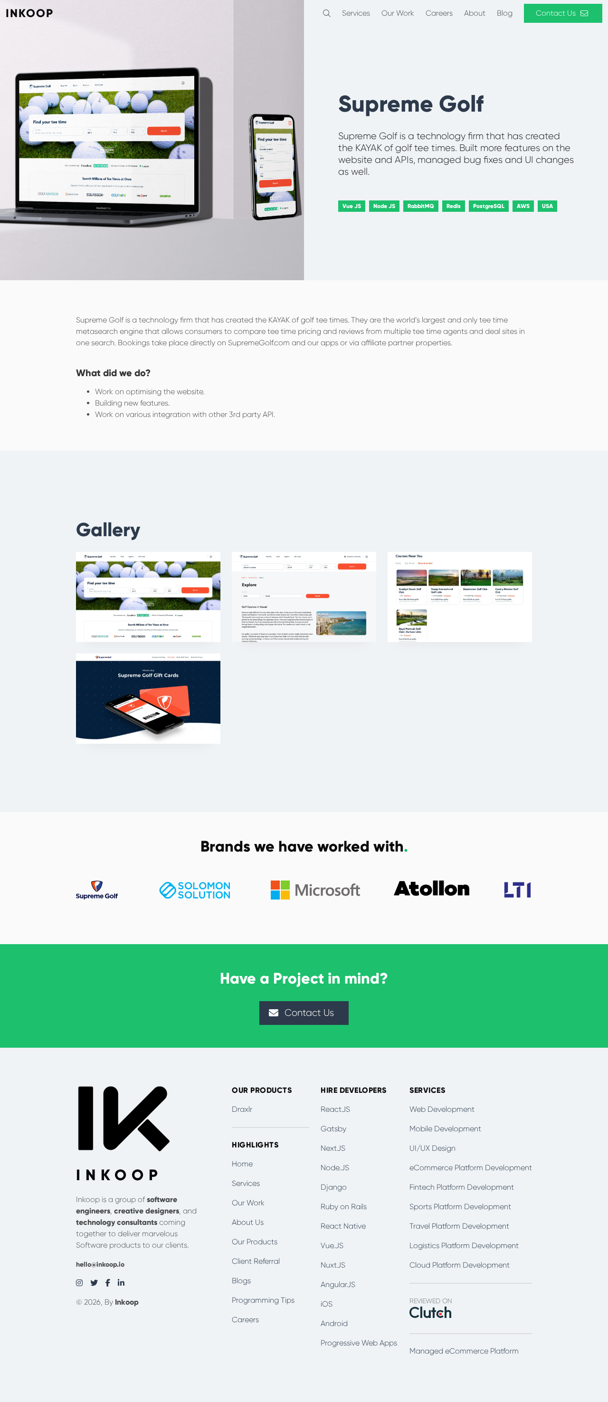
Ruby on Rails (344, 1206)
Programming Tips (263, 1300)
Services (356, 13)
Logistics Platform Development (464, 1245)
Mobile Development (445, 1128)
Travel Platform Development (459, 1226)
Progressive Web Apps (359, 1342)
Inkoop (127, 1302)
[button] (326, 13)
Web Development (442, 1109)
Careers (439, 13)
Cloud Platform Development (459, 1264)
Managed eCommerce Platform (464, 1350)
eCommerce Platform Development (470, 1167)
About (474, 13)
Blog (505, 13)
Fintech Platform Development (461, 1187)
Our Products (254, 1241)
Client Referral (256, 1261)
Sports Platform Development (460, 1206)
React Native (343, 1226)
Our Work (397, 13)
